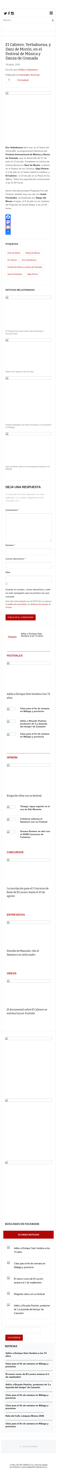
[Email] (28, 227)
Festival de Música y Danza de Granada (25, 267)
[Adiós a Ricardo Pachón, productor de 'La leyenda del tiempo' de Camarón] (11, 724)
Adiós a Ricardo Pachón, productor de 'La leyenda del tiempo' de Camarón (33, 724)
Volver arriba (30, 1447)
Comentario (12, 510)
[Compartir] (28, 232)
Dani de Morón (14, 253)
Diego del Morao (32, 253)
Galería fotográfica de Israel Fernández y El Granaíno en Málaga (28, 426)
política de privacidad (17, 604)
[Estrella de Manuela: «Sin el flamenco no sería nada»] (28, 933)
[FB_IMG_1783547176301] (28, 1163)
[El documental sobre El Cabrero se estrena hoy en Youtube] (28, 992)
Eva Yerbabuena (29, 260)
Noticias (35, 75)
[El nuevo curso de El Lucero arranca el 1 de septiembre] (8, 1277)
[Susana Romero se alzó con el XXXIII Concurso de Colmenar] (11, 834)
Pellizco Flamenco (28, 69)
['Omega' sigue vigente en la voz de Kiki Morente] (11, 809)
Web (8, 572)
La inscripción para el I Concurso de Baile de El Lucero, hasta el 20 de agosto (28, 892)
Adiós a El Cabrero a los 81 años (20, 372)
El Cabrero (12, 260)
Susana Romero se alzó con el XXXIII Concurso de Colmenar (35, 834)
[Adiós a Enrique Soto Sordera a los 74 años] (28, 675)
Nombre (10, 545)
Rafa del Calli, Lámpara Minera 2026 (25, 1416)
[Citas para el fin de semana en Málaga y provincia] (11, 711)
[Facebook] (28, 217)
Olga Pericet (32, 274)
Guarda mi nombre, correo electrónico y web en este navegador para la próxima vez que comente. (28, 593)
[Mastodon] (28, 222)
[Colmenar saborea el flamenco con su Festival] (11, 822)
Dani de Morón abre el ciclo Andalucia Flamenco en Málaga (28, 468)
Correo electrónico (15, 558)
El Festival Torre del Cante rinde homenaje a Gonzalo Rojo (25, 332)
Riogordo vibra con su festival (24, 795)
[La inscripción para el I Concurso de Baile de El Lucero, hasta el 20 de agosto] (28, 871)
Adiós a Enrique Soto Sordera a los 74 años (32, 635)
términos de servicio (39, 604)
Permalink (22, 80)
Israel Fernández (15, 274)
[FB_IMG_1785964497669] (28, 1101)
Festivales (24, 75)
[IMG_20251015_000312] (28, 1039)
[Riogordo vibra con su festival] (28, 776)
